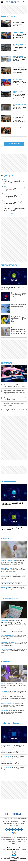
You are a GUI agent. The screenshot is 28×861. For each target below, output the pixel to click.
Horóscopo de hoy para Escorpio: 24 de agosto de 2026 (15, 208)
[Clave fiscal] (14, 856)
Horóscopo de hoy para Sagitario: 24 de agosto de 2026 (15, 201)
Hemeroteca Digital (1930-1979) (9, 837)
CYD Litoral (6, 821)
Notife (22, 823)
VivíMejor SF (7, 823)
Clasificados (22, 818)
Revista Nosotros (14, 818)
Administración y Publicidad (13, 839)
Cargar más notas (14, 143)
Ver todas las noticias (8, 214)
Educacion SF (14, 826)
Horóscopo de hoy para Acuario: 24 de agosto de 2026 (15, 188)
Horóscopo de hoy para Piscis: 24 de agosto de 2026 (15, 181)
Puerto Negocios (15, 823)
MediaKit (14, 843)
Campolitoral (5, 818)
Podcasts (12, 821)
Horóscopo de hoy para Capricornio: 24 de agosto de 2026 (15, 194)
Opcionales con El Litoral (18, 841)
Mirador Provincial (20, 821)
